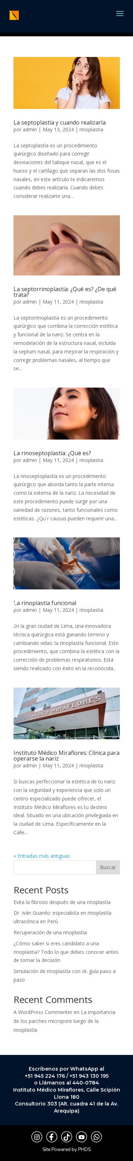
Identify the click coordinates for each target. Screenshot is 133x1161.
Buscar (108, 867)
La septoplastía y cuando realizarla (59, 122)
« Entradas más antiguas (41, 855)
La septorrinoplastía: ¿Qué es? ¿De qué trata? (64, 292)
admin (30, 129)
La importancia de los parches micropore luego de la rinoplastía (64, 1021)
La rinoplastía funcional (44, 603)
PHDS (84, 1149)
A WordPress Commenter (42, 1012)
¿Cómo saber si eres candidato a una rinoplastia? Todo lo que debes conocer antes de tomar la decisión (65, 952)
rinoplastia (91, 129)
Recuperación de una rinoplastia (50, 932)
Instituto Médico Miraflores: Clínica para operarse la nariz (66, 755)
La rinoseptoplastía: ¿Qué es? (52, 453)
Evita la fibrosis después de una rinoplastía (62, 902)
